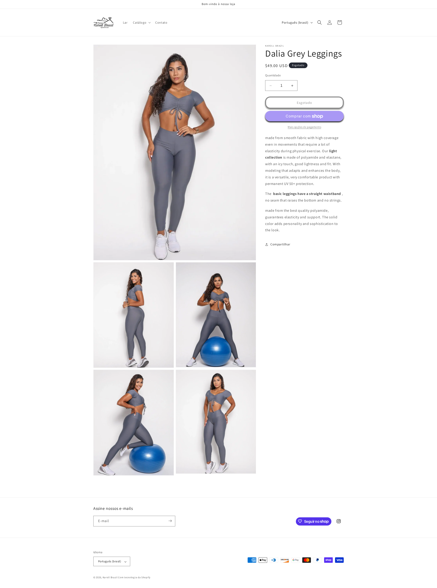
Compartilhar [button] (280, 244)
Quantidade (273, 75)
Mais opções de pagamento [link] (304, 127)
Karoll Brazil (110, 577)
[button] (141, 22)
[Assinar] (170, 521)
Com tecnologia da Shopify (134, 577)
